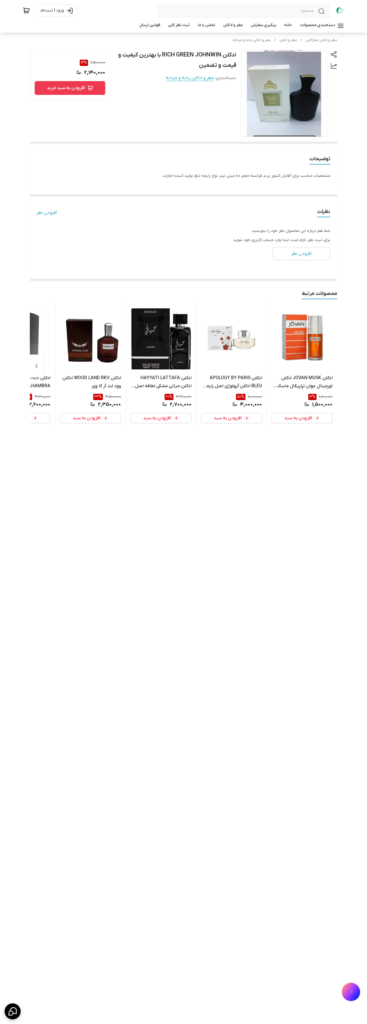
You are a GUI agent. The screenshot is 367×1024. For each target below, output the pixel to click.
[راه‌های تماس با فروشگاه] (13, 1011)
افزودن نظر (47, 213)
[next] (36, 366)
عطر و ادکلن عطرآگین (321, 40)
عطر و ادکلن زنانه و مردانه (252, 40)
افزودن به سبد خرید (66, 88)
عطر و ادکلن (288, 40)
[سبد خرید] (26, 10)
